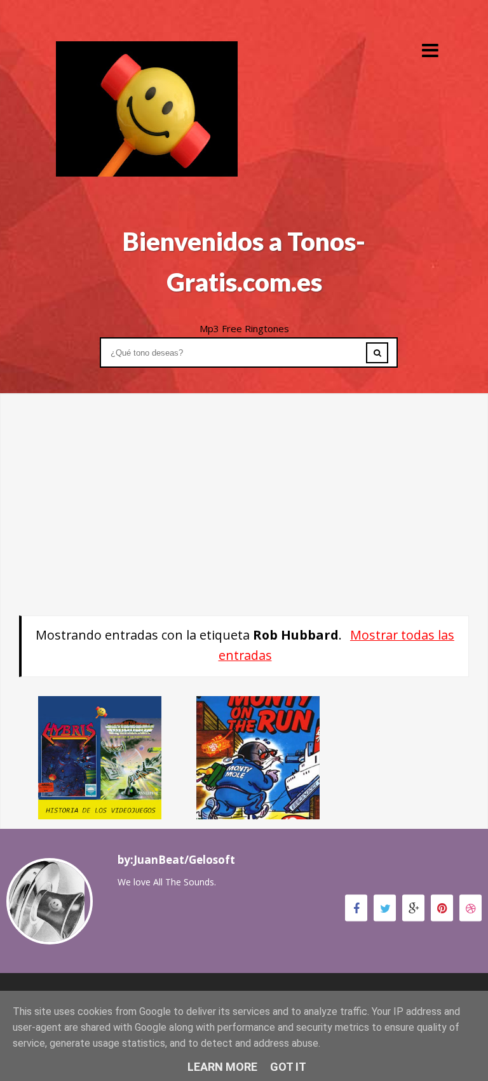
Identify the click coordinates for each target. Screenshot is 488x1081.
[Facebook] (356, 908)
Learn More (222, 1066)
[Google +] (413, 908)
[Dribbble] (470, 908)
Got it (288, 1066)
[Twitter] (385, 908)
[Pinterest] (442, 908)
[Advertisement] (244, 482)
